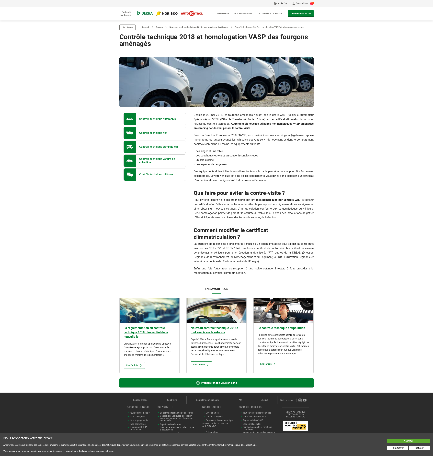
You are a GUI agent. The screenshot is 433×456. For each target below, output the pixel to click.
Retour (130, 27)
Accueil (145, 27)
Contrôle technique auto (207, 400)
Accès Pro (282, 3)
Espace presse (140, 400)
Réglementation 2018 (253, 420)
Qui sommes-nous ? (140, 413)
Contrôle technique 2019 (254, 416)
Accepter (408, 441)
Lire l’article (132, 365)
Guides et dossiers (250, 407)
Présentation (212, 432)
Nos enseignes (137, 416)
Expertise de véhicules (170, 424)
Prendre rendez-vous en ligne (219, 382)
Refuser (419, 448)
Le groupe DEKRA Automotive (138, 428)
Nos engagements (139, 420)
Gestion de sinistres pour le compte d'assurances (177, 428)
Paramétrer (398, 448)
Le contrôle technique (270, 13)
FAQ (240, 400)
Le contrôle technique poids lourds (176, 413)
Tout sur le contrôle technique (257, 413)
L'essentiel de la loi (251, 424)
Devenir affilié (212, 413)
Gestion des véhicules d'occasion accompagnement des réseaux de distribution (176, 418)
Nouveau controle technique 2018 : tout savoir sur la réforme (198, 27)
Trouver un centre (301, 13)
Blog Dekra (171, 400)
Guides (159, 27)
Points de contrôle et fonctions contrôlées (257, 428)
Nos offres (223, 13)
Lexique (264, 400)
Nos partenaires (243, 13)
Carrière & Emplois (214, 416)
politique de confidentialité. (244, 445)
